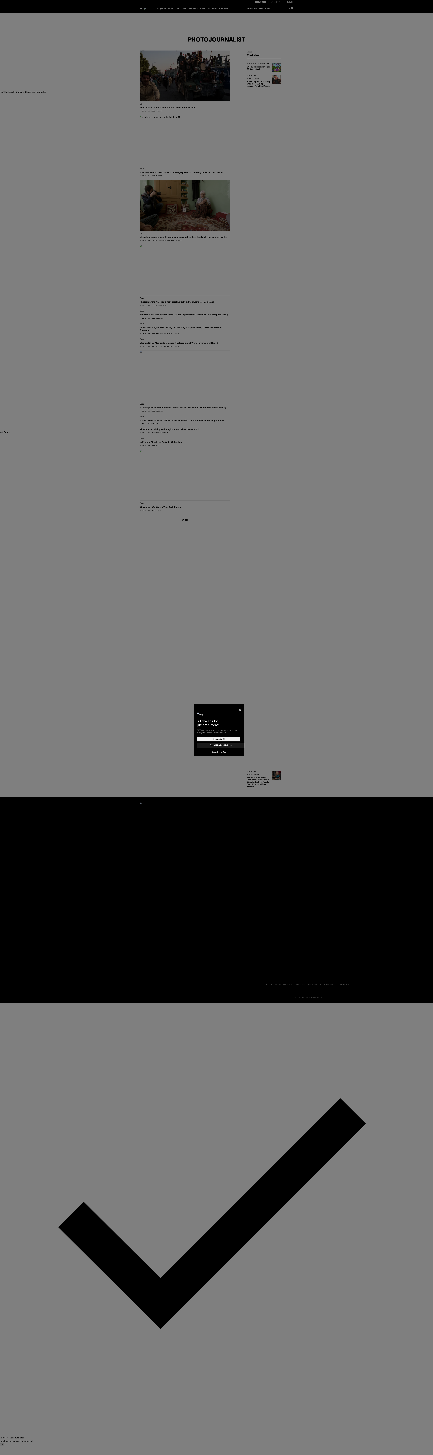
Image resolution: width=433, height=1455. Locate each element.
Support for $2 (219, 739)
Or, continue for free (219, 752)
